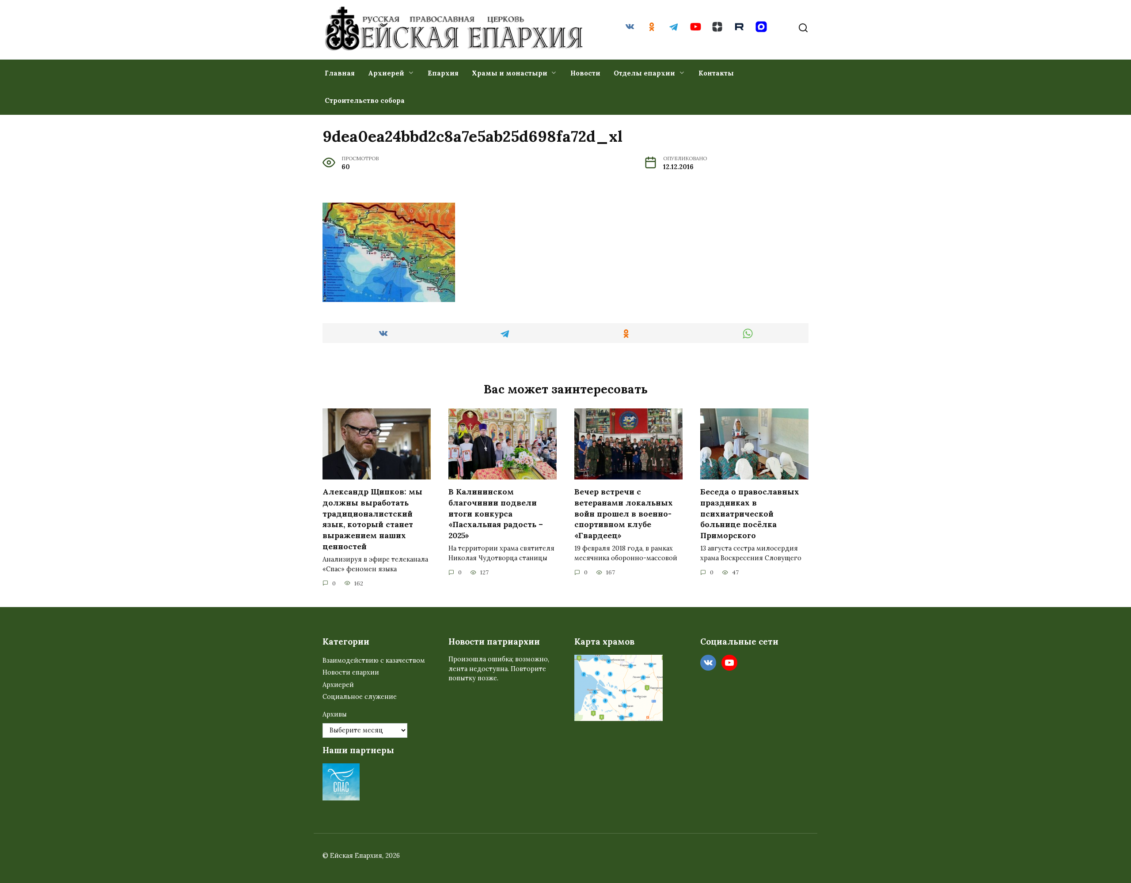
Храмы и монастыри (509, 73)
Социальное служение (360, 697)
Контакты (716, 73)
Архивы (335, 714)
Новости (585, 73)
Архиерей (386, 73)
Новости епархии (351, 672)
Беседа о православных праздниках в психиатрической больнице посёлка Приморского (749, 513)
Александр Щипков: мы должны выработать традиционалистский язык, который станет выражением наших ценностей (372, 519)
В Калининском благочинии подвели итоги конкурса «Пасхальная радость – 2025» (495, 513)
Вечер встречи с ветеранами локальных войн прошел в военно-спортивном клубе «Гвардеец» (623, 513)
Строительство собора (365, 100)
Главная (340, 73)
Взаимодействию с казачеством (374, 660)
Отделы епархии (644, 73)
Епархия (443, 73)
